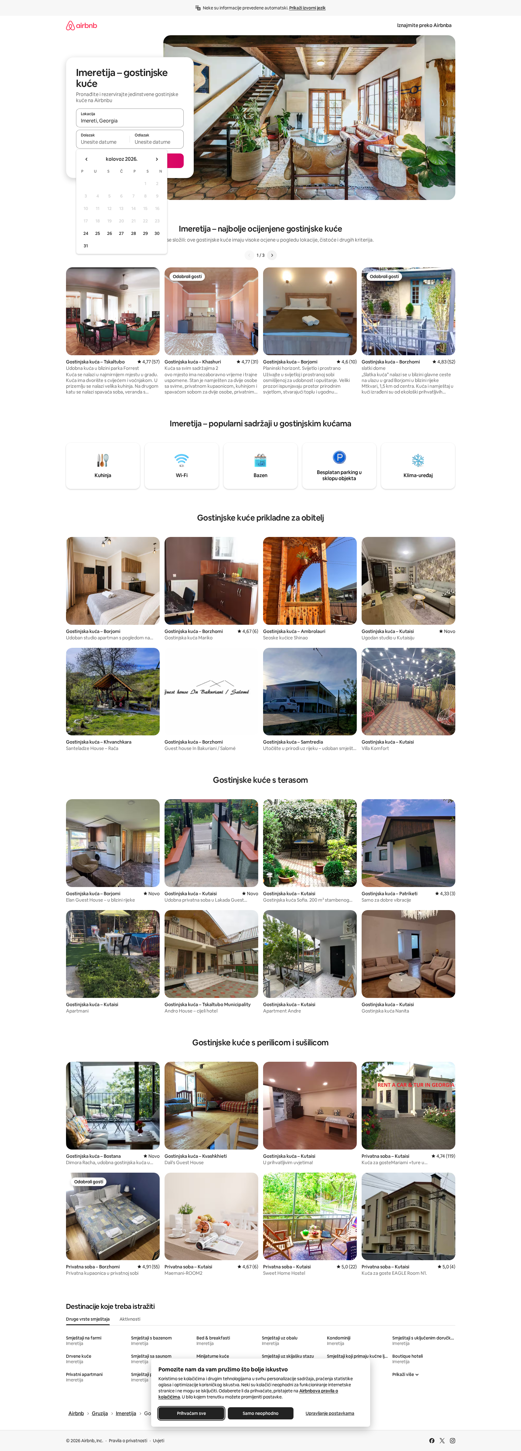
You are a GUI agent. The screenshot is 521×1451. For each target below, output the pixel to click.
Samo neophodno (261, 1413)
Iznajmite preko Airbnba (424, 25)
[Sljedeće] (272, 255)
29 (145, 233)
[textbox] (103, 142)
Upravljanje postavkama (330, 1413)
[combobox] (130, 120)
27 (121, 233)
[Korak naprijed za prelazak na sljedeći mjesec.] (156, 159)
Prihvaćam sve (191, 1413)
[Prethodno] (249, 255)
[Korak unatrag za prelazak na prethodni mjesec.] (87, 159)
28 (133, 233)
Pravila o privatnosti (128, 1440)
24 (85, 233)
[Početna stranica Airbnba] (81, 25)
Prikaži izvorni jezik (307, 8)
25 (97, 233)
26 (109, 233)
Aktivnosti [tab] (130, 1319)
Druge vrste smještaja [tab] (88, 1319)
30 (157, 233)
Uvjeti (158, 1440)
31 (86, 246)
